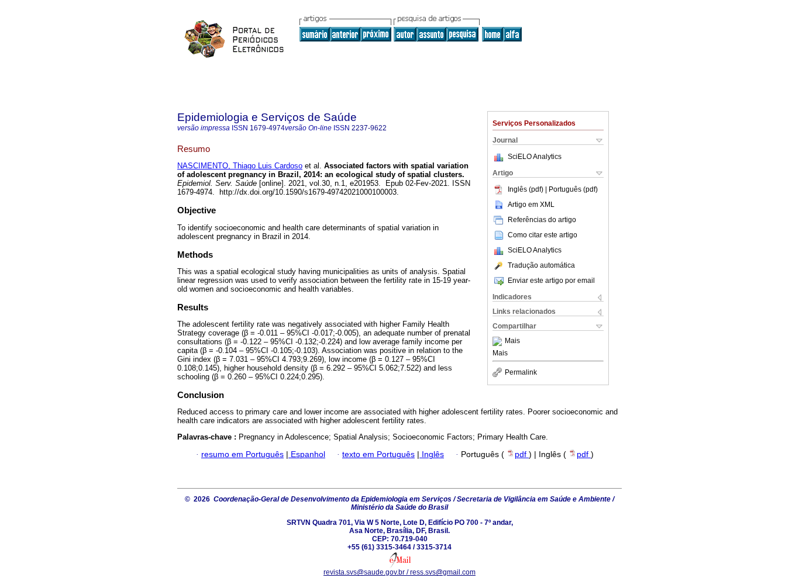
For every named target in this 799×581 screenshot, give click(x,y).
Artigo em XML (531, 204)
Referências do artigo (542, 220)
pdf (522, 454)
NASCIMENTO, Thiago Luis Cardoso (239, 165)
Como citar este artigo (542, 235)
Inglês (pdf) (526, 189)
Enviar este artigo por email (551, 280)
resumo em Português (242, 454)
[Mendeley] (499, 341)
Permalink (521, 372)
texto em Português (378, 454)
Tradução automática (541, 265)
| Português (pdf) (571, 189)
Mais (512, 341)
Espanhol (306, 454)
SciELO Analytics (535, 157)
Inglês (431, 454)
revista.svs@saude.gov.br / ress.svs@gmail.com (399, 572)
